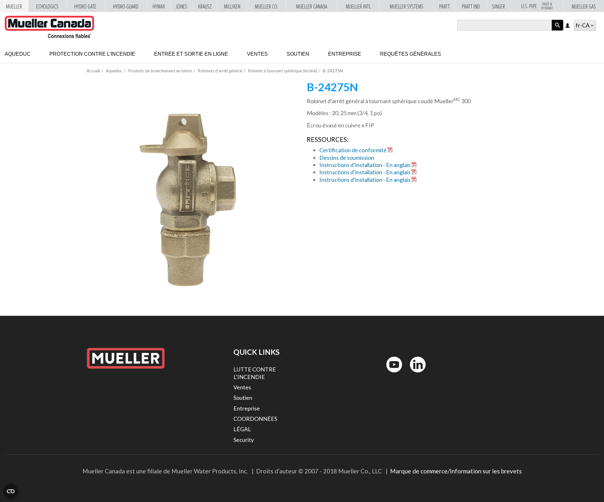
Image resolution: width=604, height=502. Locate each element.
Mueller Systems (406, 6)
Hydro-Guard (125, 6)
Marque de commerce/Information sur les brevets (456, 471)
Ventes (257, 54)
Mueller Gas (584, 6)
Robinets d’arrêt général (220, 70)
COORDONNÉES (255, 418)
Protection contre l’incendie (92, 54)
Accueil (93, 70)
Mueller (14, 6)
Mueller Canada (311, 6)
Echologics (47, 6)
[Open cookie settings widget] (10, 491)
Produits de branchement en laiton (160, 70)
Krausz (205, 6)
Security (243, 439)
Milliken (232, 6)
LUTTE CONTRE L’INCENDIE (254, 373)
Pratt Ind (471, 6)
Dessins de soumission (346, 157)
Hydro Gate (85, 6)
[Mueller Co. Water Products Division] (49, 27)
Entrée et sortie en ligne (191, 54)
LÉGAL (242, 429)
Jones (181, 6)
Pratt (444, 6)
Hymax (159, 6)
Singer (498, 6)
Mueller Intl (358, 6)
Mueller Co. (266, 6)
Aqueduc (18, 54)
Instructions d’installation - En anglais (365, 164)
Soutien (298, 54)
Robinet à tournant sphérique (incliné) (282, 70)
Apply (557, 30)
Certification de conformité (353, 150)
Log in (568, 26)
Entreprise (344, 54)
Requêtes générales (410, 54)
